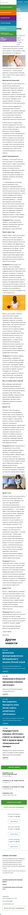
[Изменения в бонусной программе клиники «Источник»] (14, 685)
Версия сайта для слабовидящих (14, 807)
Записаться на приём (14, 802)
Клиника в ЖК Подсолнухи (13, 780)
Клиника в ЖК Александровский (9, 773)
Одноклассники (7, 43)
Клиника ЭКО (7, 793)
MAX (4, 43)
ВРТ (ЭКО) (3, 28)
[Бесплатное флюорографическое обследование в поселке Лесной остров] (14, 661)
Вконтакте (1, 43)
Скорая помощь (5, 23)
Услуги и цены (18, 2)
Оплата (4, 884)
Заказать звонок (14, 767)
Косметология (5, 18)
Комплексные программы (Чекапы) (7, 33)
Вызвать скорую (14, 846)
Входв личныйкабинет (4, 39)
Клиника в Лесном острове (13, 787)
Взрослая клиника (6, 7)
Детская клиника (6, 12)
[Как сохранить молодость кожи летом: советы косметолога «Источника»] (14, 711)
